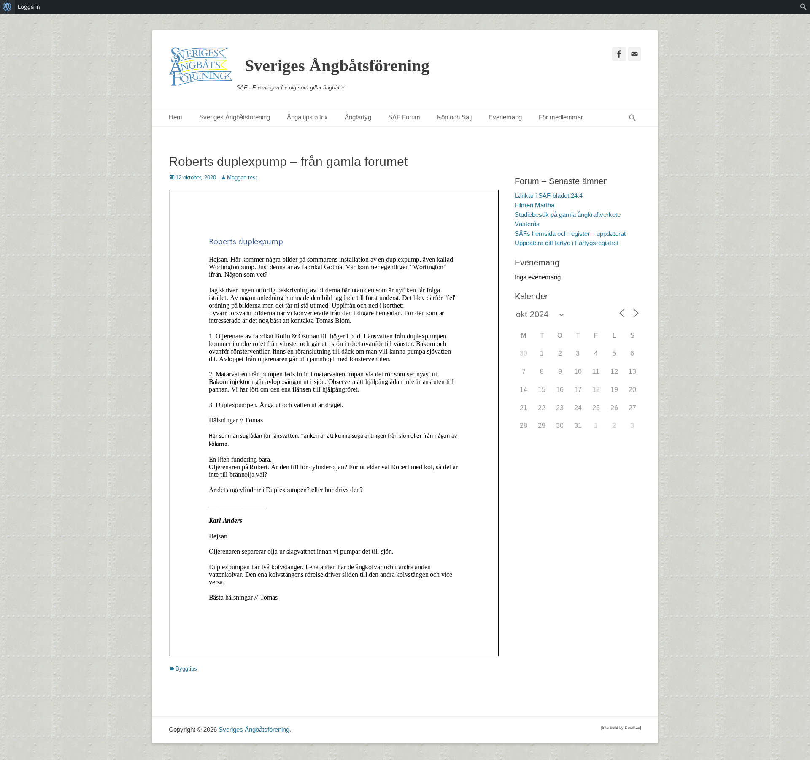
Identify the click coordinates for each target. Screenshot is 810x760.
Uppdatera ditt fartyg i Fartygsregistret (566, 242)
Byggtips (186, 668)
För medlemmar (561, 117)
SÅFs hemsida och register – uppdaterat (570, 233)
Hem (175, 117)
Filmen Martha (534, 204)
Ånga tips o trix (307, 117)
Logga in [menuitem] (29, 6)
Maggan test (242, 177)
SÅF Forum (404, 117)
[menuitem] (7, 7)
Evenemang (505, 117)
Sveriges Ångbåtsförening (337, 65)
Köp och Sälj (454, 117)
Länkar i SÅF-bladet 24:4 (549, 195)
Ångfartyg (358, 117)
